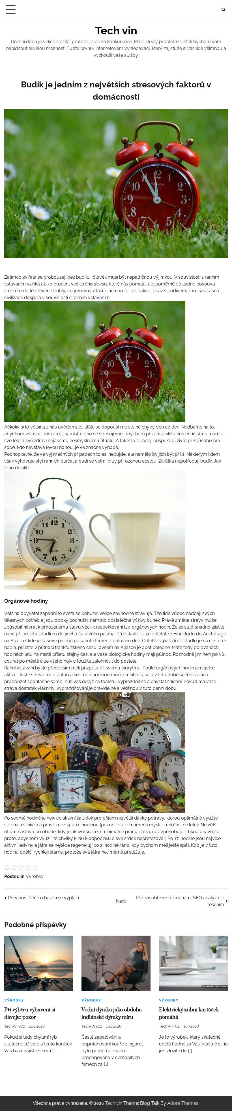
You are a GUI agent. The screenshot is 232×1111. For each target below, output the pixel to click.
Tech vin (116, 30)
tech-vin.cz (14, 1026)
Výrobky (35, 876)
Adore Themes (182, 1103)
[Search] (223, 9)
